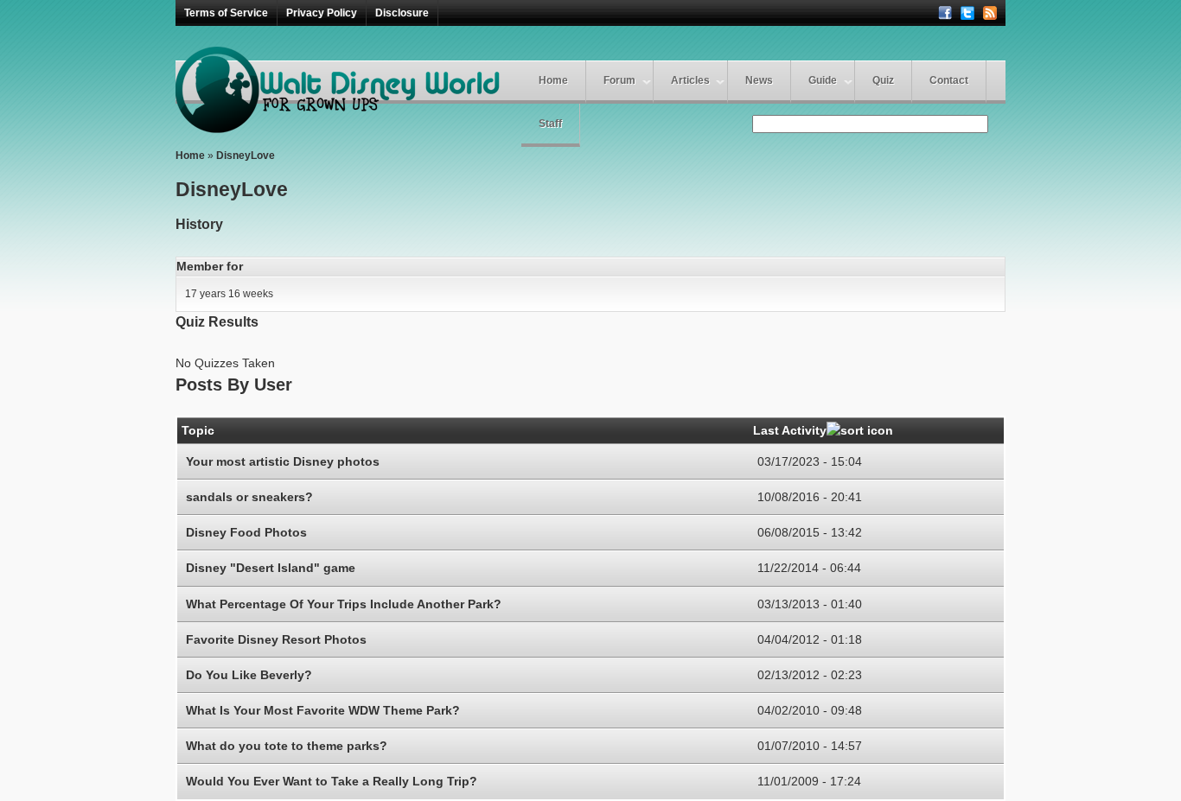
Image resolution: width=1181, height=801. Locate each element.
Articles (690, 80)
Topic (198, 430)
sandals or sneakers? (249, 497)
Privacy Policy (321, 13)
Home (553, 80)
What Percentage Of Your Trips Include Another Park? (343, 604)
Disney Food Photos (246, 532)
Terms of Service (226, 13)
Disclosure (402, 13)
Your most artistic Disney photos (283, 461)
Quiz (883, 80)
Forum (619, 80)
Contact (948, 80)
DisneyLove (245, 155)
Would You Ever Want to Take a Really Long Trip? (331, 781)
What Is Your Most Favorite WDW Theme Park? (323, 710)
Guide (822, 80)
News (759, 80)
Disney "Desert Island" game (270, 568)
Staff (550, 124)
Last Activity (790, 430)
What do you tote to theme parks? (286, 746)
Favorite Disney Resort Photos (276, 639)
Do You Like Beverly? (249, 675)
